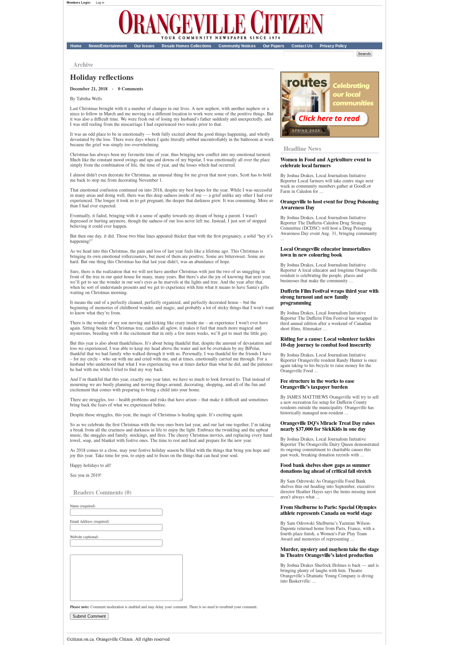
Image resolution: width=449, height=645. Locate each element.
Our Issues (144, 46)
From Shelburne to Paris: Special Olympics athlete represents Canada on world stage (328, 510)
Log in (100, 2)
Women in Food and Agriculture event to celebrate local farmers (325, 162)
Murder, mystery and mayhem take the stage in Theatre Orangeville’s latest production (329, 552)
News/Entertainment (108, 46)
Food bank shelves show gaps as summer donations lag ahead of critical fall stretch (325, 467)
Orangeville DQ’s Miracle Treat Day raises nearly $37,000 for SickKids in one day (327, 425)
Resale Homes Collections (186, 46)
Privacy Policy (333, 46)
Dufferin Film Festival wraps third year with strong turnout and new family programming (329, 296)
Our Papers (273, 46)
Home (76, 46)
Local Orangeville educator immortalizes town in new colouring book (325, 251)
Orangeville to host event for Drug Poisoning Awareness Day (329, 204)
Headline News (302, 148)
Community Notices (237, 46)
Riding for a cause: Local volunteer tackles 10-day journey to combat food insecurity (327, 341)
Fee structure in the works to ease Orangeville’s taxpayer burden (317, 383)
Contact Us (302, 46)
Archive (83, 64)
